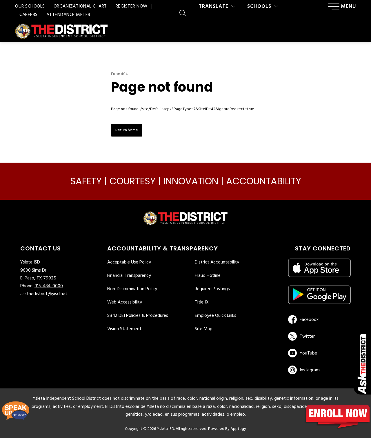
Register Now (132, 6)
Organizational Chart (80, 6)
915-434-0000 (48, 286)
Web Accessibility (124, 302)
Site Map (203, 329)
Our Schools (30, 6)
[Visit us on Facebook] (318, 319)
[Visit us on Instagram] (319, 370)
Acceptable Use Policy (129, 262)
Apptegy (238, 429)
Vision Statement (124, 329)
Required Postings (212, 289)
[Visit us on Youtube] (318, 353)
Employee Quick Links (215, 315)
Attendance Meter (68, 14)
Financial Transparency (129, 275)
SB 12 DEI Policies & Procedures (137, 315)
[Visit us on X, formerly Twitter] (318, 336)
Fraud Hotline (208, 275)
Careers (28, 14)
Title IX (202, 302)
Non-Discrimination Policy (132, 289)
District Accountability (217, 262)
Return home (126, 130)
